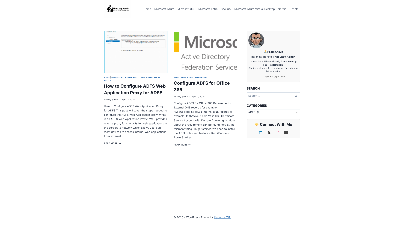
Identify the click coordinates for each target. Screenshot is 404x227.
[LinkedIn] (261, 132)
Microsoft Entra (208, 9)
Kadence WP (222, 217)
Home (147, 9)
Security (226, 9)
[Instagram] (278, 132)
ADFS (107, 77)
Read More (112, 143)
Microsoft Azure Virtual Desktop (254, 9)
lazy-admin (112, 99)
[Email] (286, 132)
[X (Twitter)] (269, 132)
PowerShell (132, 77)
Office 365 (117, 77)
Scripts (294, 9)
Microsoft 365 (186, 9)
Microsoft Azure (164, 9)
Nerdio (282, 9)
